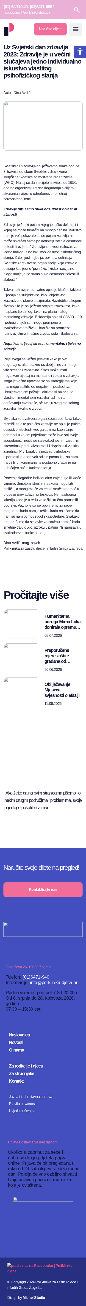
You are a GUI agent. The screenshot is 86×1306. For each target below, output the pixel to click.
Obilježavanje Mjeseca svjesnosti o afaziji (62, 690)
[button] (75, 29)
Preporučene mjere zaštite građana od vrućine (56, 656)
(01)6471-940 (35, 977)
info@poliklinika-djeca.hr (54, 982)
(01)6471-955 (41, 6)
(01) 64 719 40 (16, 6)
